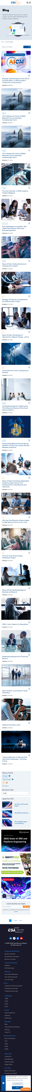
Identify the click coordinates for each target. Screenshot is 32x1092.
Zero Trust (6, 779)
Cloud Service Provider (11, 988)
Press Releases (9, 1059)
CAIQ (6, 1044)
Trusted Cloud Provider (11, 991)
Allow (17, 1088)
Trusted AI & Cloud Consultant (13, 986)
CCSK (6, 1001)
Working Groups (9, 968)
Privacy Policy (20, 1080)
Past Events (8, 1018)
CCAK (6, 1004)
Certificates (8, 996)
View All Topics (9, 980)
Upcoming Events (10, 1013)
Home (2, 41)
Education (8, 1022)
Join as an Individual (11, 963)
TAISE (6, 998)
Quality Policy (9, 1064)
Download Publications (11, 974)
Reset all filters (5, 786)
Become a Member (10, 959)
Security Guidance (10, 1038)
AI (3, 783)
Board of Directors (10, 1071)
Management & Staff (11, 1073)
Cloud (5, 776)
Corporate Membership (12, 951)
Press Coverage (9, 1062)
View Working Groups (11, 977)
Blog (6, 1024)
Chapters (7, 965)
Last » (20, 920)
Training (7, 1029)
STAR (6, 1046)
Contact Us (8, 1056)
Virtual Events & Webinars (12, 1027)
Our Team (8, 1068)
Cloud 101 (7, 1032)
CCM (6, 1041)
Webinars (7, 1015)
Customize (17, 1084)
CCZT (6, 1006)
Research (7, 972)
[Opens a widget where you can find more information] (25, 1089)
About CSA (8, 1054)
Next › (16, 920)
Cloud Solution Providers (12, 956)
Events (7, 1010)
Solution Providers (10, 954)
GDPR (6, 1049)
